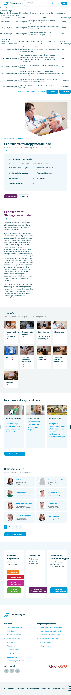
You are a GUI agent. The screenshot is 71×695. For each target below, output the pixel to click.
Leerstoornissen (16, 577)
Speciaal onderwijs (14, 590)
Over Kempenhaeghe (14, 627)
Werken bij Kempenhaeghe (60, 590)
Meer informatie (23, 92)
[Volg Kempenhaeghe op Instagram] (17, 671)
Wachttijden (11, 646)
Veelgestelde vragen (14, 638)
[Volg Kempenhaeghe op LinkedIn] (12, 671)
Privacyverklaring (32, 688)
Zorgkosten (11, 653)
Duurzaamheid (12, 657)
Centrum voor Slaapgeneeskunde (39, 590)
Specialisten (11, 631)
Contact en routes (13, 650)
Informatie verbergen (38, 92)
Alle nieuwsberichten (15, 454)
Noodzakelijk (7, 11)
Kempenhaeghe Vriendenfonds (50, 631)
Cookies (43, 688)
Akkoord (66, 91)
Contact (25, 196)
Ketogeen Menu (45, 646)
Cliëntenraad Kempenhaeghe (50, 635)
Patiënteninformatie (14, 635)
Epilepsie (14, 572)
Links (64, 688)
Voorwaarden (9, 688)
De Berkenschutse (46, 642)
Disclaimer (20, 688)
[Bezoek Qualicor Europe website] (58, 666)
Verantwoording (54, 688)
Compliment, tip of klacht (15, 661)
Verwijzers (12, 196)
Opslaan (53, 91)
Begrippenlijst (11, 642)
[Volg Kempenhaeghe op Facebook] (6, 671)
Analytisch (6, 39)
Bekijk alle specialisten (14, 534)
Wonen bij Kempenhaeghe (16, 583)
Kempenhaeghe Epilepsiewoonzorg (52, 627)
